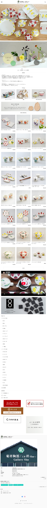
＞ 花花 (3, 369)
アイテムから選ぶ (4, 318)
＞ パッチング (4, 354)
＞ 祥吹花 (3, 372)
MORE (23, 268)
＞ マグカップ (4, 333)
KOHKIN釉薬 (3, 387)
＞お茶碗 (3, 328)
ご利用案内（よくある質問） (24, 70)
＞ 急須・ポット (4, 338)
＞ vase (3, 382)
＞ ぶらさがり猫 (4, 356)
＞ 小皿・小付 (4, 341)
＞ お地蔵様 (3, 380)
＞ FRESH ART (4, 351)
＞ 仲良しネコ (4, 359)
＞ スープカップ (4, 336)
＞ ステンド (3, 377)
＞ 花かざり (3, 367)
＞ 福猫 (3, 364)
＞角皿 (2, 323)
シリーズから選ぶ (4, 349)
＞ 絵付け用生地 (4, 385)
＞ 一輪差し (3, 346)
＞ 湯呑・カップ (4, 331)
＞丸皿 (2, 320)
